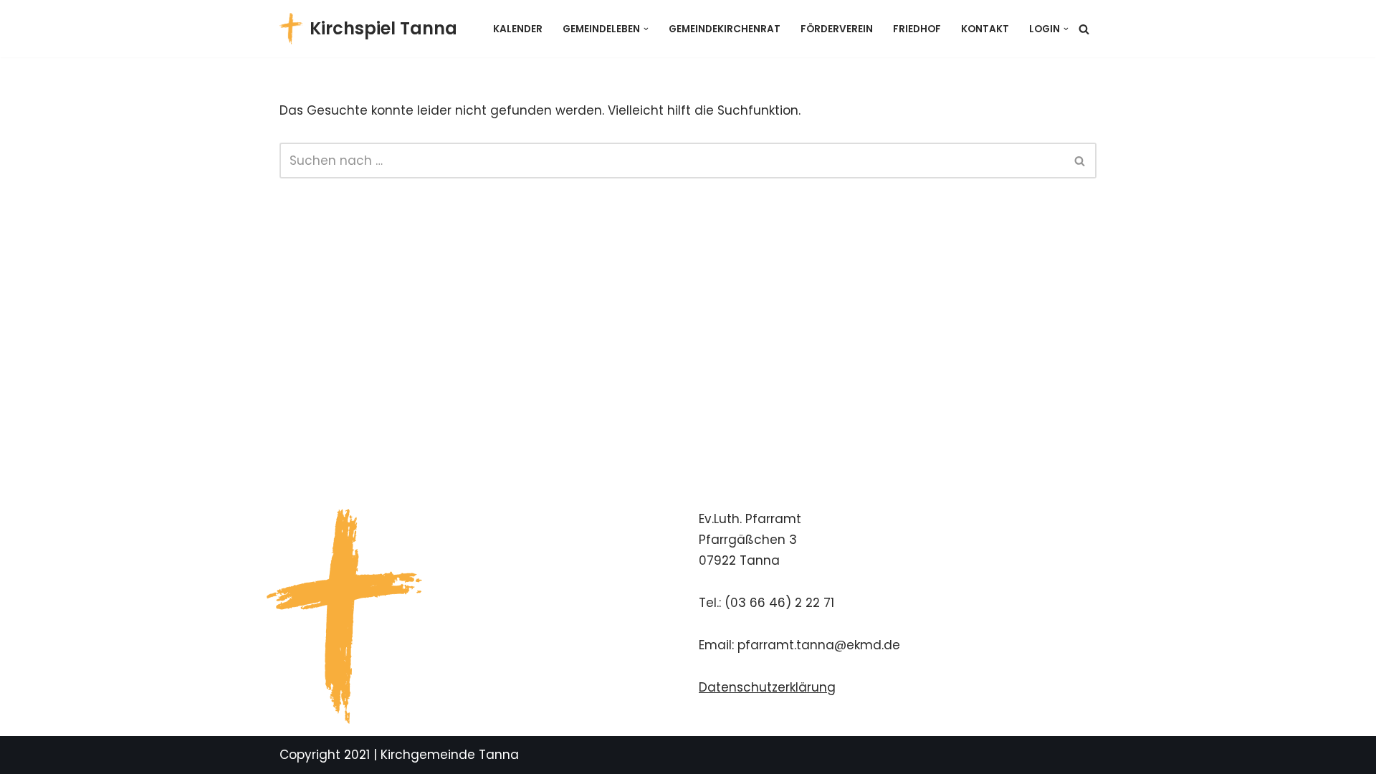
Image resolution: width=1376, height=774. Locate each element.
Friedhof (917, 29)
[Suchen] (1084, 29)
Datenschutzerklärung (767, 687)
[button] (646, 29)
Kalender (518, 29)
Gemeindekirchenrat (724, 29)
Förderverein (837, 29)
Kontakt (985, 29)
